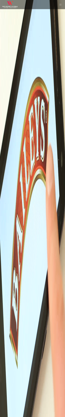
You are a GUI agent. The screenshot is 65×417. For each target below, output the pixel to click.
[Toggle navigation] (60, 4)
